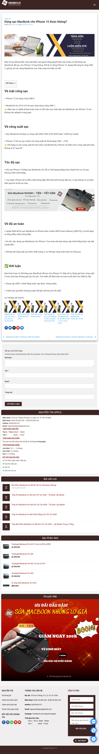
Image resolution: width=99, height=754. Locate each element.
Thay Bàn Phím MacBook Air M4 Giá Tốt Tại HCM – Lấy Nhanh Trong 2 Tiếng (43, 524)
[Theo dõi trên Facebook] (4, 722)
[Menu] (94, 4)
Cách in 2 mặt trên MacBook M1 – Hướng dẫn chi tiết (77, 317)
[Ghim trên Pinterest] (18, 328)
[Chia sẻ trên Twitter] (10, 328)
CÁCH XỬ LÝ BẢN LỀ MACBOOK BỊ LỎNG (23, 317)
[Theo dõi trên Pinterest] (15, 722)
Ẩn (14, 83)
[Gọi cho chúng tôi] (11, 722)
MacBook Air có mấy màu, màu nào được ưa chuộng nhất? (9, 318)
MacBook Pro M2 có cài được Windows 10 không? (74, 337)
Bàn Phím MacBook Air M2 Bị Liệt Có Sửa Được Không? (34, 485)
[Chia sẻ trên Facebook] (6, 328)
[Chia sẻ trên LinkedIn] (22, 328)
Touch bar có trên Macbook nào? (36, 315)
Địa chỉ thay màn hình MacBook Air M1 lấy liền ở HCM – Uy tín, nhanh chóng (63, 319)
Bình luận (8, 358)
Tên (6, 371)
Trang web (8, 392)
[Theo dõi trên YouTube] (19, 722)
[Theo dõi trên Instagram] (8, 722)
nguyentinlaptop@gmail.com (41, 709)
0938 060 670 (36, 705)
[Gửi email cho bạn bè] (14, 328)
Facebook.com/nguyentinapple (44, 714)
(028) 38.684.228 (40, 700)
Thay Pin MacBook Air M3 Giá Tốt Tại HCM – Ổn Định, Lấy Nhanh (38, 495)
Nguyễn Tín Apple (27, 24)
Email (7, 381)
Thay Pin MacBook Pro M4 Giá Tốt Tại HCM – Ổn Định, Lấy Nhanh (38, 505)
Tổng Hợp (7, 19)
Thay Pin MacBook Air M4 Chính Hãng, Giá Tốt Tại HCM (34, 514)
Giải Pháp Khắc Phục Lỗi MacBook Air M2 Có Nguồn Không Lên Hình (50, 318)
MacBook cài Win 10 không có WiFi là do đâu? (23, 337)
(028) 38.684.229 (54, 700)
